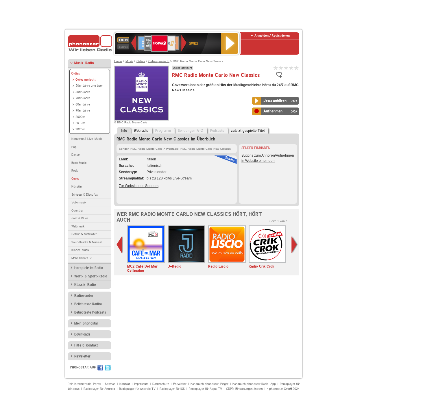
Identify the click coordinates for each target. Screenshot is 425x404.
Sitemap (110, 384)
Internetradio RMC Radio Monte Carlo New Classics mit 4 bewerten (291, 68)
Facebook (100, 367)
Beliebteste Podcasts (90, 312)
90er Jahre (82, 110)
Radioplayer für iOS (172, 389)
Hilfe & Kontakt (86, 345)
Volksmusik (78, 202)
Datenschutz (160, 384)
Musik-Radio (84, 63)
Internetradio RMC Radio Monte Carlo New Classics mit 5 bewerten (296, 68)
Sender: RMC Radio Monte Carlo (141, 148)
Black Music (78, 163)
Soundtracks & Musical (86, 242)
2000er (80, 117)
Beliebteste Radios (88, 304)
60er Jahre (82, 92)
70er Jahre (82, 98)
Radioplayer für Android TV (137, 389)
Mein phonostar (86, 323)
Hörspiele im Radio (88, 268)
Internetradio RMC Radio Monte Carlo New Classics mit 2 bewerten (281, 68)
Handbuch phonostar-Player (209, 384)
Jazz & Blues (79, 218)
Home (118, 61)
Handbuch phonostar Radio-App (254, 384)
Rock (74, 171)
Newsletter (82, 356)
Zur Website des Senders (138, 186)
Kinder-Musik (80, 250)
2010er (80, 123)
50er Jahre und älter (89, 86)
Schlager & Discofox (84, 195)
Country (77, 210)
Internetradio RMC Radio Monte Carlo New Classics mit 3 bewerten (286, 68)
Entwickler (179, 384)
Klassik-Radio (85, 285)
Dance (75, 155)
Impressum (141, 384)
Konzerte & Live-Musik (86, 139)
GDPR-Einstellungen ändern (244, 389)
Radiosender (83, 296)
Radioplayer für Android (99, 389)
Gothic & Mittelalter (84, 234)
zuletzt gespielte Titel (248, 131)
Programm (163, 131)
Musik (129, 61)
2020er (80, 129)
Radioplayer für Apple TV (205, 389)
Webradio (141, 131)
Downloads (82, 334)
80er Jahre (82, 104)
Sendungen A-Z (190, 131)
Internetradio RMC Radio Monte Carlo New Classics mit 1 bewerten (275, 68)
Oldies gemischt (85, 79)
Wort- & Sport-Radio (90, 276)
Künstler (76, 186)
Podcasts (217, 131)
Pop (74, 147)
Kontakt (124, 384)
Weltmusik (77, 226)
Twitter (108, 367)
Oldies (75, 73)
